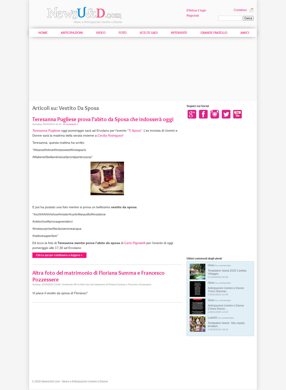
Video (100, 33)
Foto (122, 33)
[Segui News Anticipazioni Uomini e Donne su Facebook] (203, 114)
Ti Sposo (134, 130)
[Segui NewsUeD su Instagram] (214, 114)
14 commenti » (70, 124)
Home (43, 33)
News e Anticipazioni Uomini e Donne (98, 22)
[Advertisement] (143, 70)
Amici (244, 33)
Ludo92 (226, 323)
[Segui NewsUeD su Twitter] (226, 114)
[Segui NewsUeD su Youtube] (237, 114)
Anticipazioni (72, 33)
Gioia (227, 271)
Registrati (193, 15)
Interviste (179, 33)
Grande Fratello (213, 33)
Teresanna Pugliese (46, 130)
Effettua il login (196, 10)
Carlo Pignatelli (134, 243)
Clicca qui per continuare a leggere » (59, 255)
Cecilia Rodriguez (110, 135)
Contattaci (240, 10)
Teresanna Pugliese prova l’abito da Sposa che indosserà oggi (103, 119)
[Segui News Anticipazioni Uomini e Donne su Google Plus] (192, 114)
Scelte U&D (149, 33)
